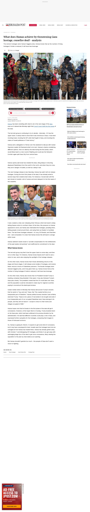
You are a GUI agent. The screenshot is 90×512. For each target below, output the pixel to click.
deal (51, 124)
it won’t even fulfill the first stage (44, 126)
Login (85, 25)
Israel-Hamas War (22, 352)
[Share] (4, 50)
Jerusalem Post (6, 32)
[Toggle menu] (3, 25)
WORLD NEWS (51, 25)
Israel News (13, 32)
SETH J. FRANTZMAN (13, 117)
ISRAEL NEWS (42, 25)
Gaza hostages (12, 352)
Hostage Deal (31, 352)
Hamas (10, 124)
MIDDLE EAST (60, 25)
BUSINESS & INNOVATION (71, 25)
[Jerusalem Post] (14, 25)
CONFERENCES (33, 25)
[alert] (12, 497)
